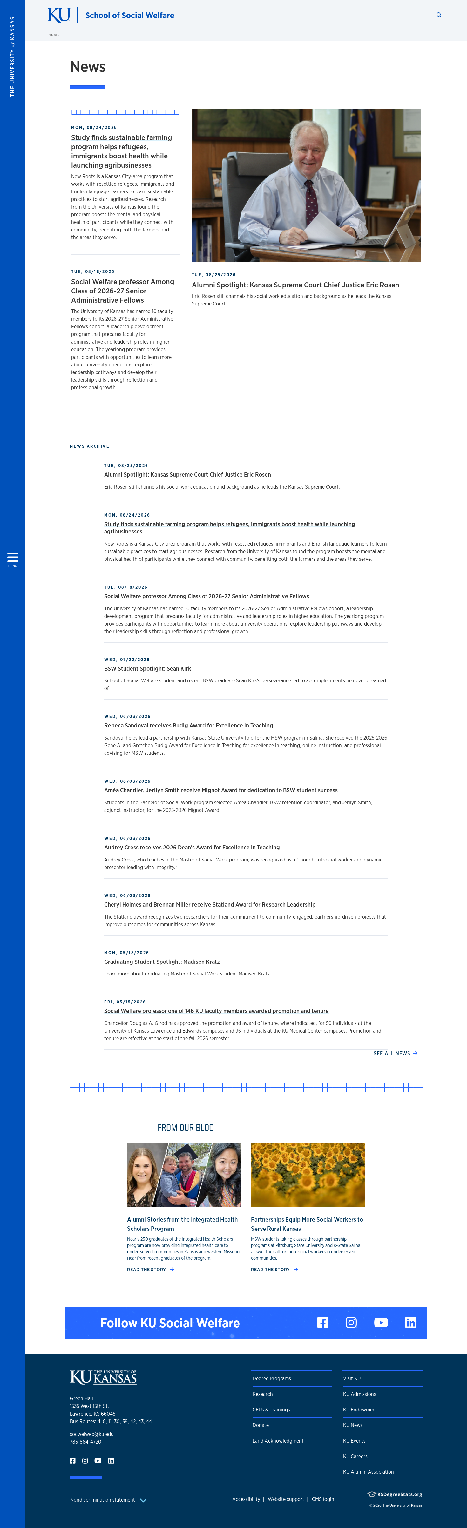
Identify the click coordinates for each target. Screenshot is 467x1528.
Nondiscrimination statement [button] (103, 1500)
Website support (286, 1499)
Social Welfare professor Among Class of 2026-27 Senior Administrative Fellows (122, 291)
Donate (261, 1425)
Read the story (147, 1269)
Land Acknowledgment (278, 1441)
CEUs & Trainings (271, 1409)
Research (263, 1394)
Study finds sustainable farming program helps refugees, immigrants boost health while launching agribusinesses (121, 151)
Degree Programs (272, 1378)
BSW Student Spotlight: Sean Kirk (147, 668)
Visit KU (352, 1378)
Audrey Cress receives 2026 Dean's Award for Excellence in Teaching (192, 847)
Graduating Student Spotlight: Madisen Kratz (162, 961)
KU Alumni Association (368, 1472)
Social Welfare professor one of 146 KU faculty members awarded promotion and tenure (216, 1011)
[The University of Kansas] (103, 1382)
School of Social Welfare (129, 15)
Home (53, 34)
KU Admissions (359, 1394)
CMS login (323, 1499)
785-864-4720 (85, 1441)
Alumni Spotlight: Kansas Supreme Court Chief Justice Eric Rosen (295, 285)
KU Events (354, 1441)
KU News (353, 1425)
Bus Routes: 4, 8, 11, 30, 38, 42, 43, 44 (111, 1421)
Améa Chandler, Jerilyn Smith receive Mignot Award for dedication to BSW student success (221, 790)
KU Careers (355, 1456)
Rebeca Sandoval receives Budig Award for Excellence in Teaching (188, 725)
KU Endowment (360, 1409)
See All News (392, 1053)
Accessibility (246, 1499)
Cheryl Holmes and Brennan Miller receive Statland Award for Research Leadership (210, 904)
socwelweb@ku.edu (92, 1434)
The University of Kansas (402, 1505)
